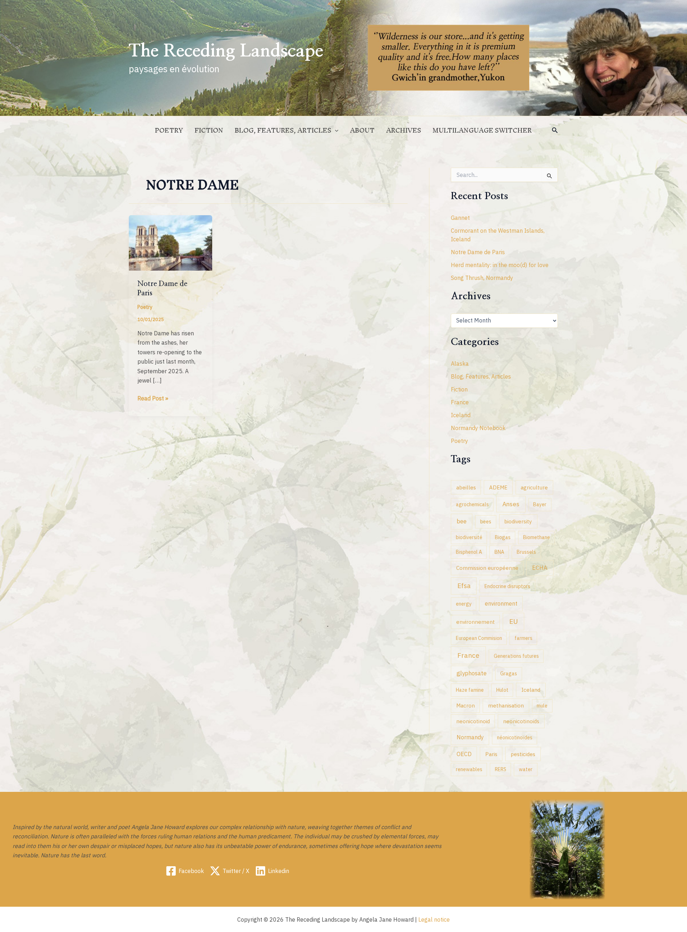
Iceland (461, 415)
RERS (500, 769)
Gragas (508, 673)
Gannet (460, 217)
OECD (464, 754)
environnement (475, 621)
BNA (499, 552)
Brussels (526, 552)
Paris (491, 754)
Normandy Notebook (478, 428)
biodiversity (518, 521)
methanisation (506, 705)
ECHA (539, 568)
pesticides (523, 754)
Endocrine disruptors (507, 586)
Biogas (503, 537)
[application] (334, 130)
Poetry (169, 130)
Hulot (502, 690)
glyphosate (472, 673)
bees (485, 521)
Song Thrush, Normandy (482, 277)
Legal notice (434, 919)
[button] (555, 130)
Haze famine (470, 690)
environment (501, 603)
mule (542, 705)
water (525, 769)
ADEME (498, 487)
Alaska (460, 363)
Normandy (470, 737)
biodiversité (469, 537)
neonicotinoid (473, 721)
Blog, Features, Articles (283, 130)
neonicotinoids (521, 721)
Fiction (209, 130)
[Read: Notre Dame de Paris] (170, 242)
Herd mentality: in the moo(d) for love (500, 264)
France (460, 402)
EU (513, 621)
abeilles (466, 487)
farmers (523, 638)
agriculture (534, 487)
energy (464, 604)
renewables (469, 769)
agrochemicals (472, 504)
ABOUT (362, 130)
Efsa (464, 585)
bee (462, 521)
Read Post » (152, 398)
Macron (465, 705)
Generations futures (516, 656)
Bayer (539, 504)
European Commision (479, 638)
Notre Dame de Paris (478, 252)
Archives (403, 130)
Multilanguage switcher (482, 130)
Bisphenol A (469, 552)
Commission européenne (487, 567)
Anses (511, 504)
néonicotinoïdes (514, 737)
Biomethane (536, 537)
